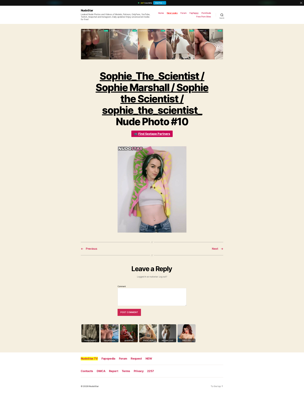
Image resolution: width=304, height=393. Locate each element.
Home (161, 13)
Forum (183, 13)
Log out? (163, 276)
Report (113, 371)
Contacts (87, 371)
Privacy (139, 371)
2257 (150, 371)
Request (136, 358)
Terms (126, 371)
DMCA (101, 371)
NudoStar (87, 10)
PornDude (206, 13)
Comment (122, 286)
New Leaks (172, 13)
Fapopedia (108, 358)
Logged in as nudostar (147, 276)
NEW (148, 358)
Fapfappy (194, 13)
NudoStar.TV (89, 358)
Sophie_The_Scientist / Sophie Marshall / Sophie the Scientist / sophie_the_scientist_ (152, 93)
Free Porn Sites (203, 16)
